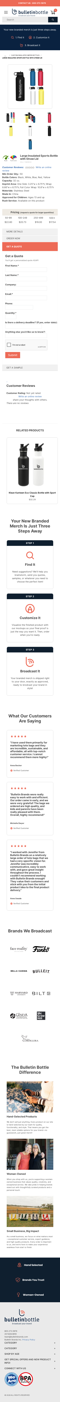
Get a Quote (14, 246)
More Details (14, 231)
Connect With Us (15, 1368)
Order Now (13, 238)
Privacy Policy (28, 1340)
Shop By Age (11, 1353)
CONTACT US (24, 3)
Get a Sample (14, 367)
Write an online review (30, 396)
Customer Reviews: (13, 167)
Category (10, 1342)
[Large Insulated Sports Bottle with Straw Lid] (30, 88)
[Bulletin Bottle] (30, 12)
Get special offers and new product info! (27, 1361)
